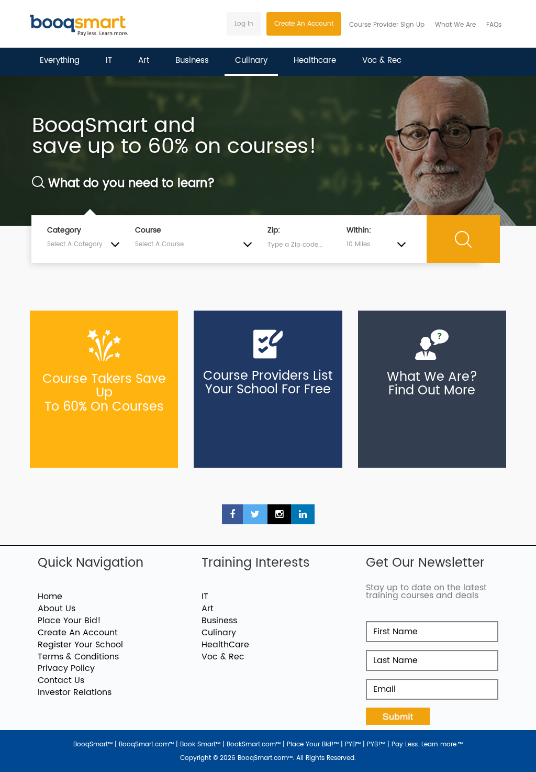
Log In (243, 24)
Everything (60, 60)
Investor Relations (74, 692)
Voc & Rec (381, 60)
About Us (56, 608)
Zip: (273, 230)
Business (192, 60)
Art (143, 60)
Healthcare (315, 60)
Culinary (251, 60)
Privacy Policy (66, 668)
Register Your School (80, 645)
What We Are (455, 25)
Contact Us (61, 680)
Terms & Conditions (78, 657)
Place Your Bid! (69, 620)
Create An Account (303, 24)
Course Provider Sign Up (387, 25)
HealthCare (225, 645)
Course (148, 230)
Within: (359, 230)
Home (50, 596)
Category (64, 230)
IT (109, 60)
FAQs (493, 25)
